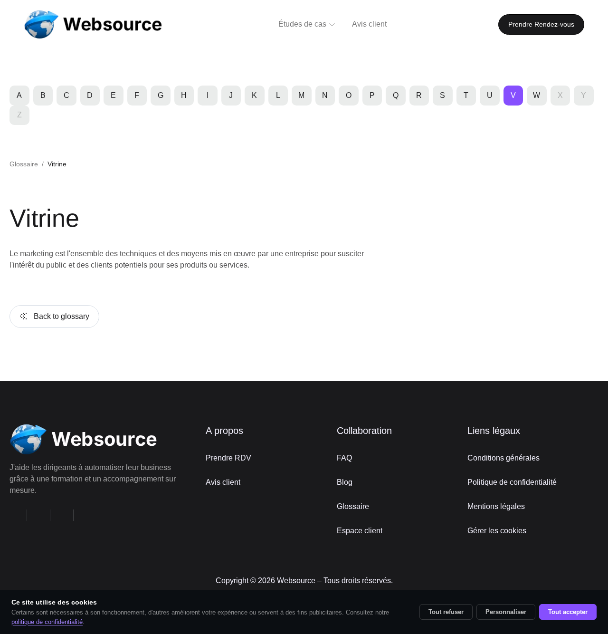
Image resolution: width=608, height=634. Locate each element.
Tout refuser (446, 611)
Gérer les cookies (496, 531)
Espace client (359, 531)
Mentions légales (496, 506)
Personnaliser (505, 611)
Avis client (223, 482)
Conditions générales (503, 458)
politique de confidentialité (47, 621)
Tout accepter (568, 611)
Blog (344, 482)
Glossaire (24, 164)
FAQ (344, 458)
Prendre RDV (228, 458)
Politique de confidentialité (512, 482)
